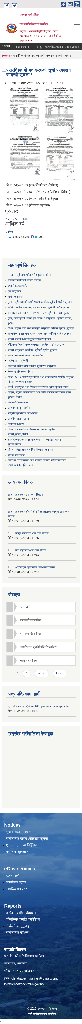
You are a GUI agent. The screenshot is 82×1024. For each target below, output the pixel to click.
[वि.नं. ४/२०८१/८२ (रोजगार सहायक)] (59, 157)
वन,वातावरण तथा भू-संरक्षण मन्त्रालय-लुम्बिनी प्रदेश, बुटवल (39, 312)
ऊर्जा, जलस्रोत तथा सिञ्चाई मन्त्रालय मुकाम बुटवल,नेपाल (38, 387)
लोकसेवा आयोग (16, 424)
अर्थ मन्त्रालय (15, 296)
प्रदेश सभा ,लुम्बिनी (18, 360)
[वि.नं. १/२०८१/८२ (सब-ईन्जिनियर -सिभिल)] (23, 109)
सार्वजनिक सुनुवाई (17, 926)
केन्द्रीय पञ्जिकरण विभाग (21, 371)
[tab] (41, 607)
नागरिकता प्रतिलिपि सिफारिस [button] (38, 647)
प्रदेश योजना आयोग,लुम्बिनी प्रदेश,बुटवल (29, 339)
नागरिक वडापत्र (16, 889)
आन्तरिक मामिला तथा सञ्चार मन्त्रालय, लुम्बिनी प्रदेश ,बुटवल (39, 333)
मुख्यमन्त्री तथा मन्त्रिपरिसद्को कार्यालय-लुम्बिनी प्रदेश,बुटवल (40, 302)
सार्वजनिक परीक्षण (17, 933)
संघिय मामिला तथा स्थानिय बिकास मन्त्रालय (30, 449)
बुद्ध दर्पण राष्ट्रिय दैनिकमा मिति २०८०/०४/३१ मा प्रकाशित (38, 706)
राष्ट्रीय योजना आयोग (19, 418)
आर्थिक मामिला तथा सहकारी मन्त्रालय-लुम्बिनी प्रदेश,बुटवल (38, 307)
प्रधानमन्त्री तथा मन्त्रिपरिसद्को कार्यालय (29, 275)
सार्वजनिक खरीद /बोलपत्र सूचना (27, 839)
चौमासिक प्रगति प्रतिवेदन (23, 919)
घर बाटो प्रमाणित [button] (30, 620)
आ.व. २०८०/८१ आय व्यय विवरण (25, 494)
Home (6, 55)
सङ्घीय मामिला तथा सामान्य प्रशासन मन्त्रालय (32, 366)
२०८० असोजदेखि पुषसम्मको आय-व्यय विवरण (31, 567)
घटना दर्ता (12, 876)
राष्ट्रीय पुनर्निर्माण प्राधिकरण (23, 413)
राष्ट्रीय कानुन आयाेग (19, 408)
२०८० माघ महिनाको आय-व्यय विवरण (27, 550)
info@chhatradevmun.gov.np (24, 984)
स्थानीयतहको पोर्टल (18, 285)
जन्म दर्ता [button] (25, 607)
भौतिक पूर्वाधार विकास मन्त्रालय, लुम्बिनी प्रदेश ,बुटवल (36, 344)
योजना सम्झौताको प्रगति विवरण (24, 280)
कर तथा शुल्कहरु (17, 852)
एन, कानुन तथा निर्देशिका (22, 845)
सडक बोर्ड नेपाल (16, 455)
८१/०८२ (10, 231)
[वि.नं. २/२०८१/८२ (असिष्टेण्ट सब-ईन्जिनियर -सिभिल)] (58, 109)
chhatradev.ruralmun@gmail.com (34, 978)
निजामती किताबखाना (18, 402)
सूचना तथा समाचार (16, 219)
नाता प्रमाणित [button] (28, 660)
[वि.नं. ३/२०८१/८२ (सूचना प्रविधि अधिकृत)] (23, 157)
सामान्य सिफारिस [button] (30, 633)
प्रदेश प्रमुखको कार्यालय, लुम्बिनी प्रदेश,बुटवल (32, 350)
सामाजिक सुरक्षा (16, 882)
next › (42, 673)
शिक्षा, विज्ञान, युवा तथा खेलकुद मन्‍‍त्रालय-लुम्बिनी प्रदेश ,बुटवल (41, 328)
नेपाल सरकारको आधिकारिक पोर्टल (25, 355)
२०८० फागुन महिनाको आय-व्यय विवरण (28, 533)
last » (59, 673)
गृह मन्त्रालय (14, 291)
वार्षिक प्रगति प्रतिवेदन (21, 913)
